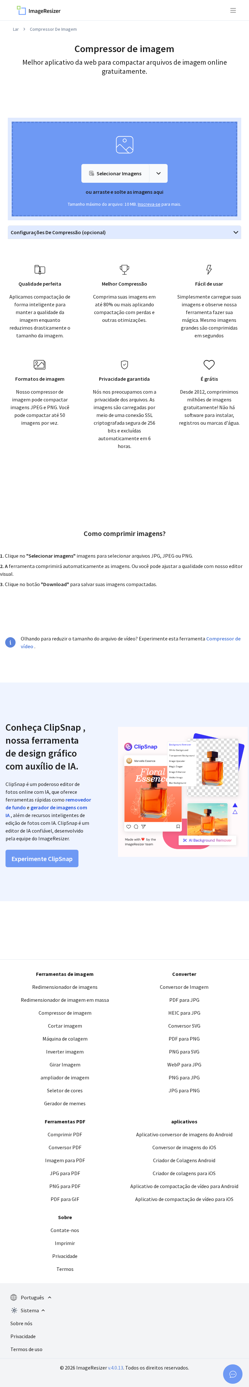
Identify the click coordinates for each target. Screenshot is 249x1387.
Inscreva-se (149, 204)
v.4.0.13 (115, 1367)
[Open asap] (233, 1374)
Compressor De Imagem (53, 29)
